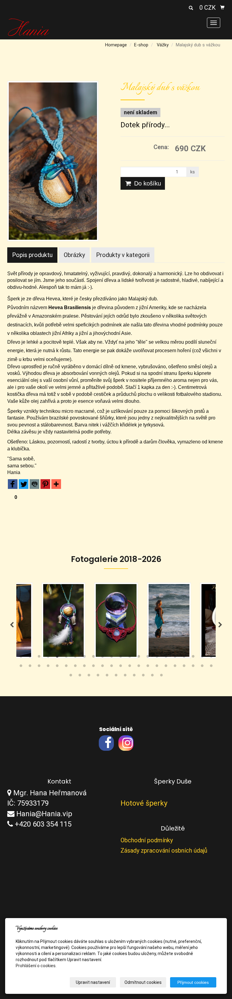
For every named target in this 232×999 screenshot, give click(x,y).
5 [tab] (57, 658)
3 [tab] (39, 658)
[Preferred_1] (12, 485)
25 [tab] (39, 667)
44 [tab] (211, 667)
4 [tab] (48, 658)
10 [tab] (102, 658)
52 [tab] (134, 676)
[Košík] (222, 7)
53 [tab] (143, 676)
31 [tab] (93, 667)
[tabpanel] (67, 620)
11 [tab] (111, 658)
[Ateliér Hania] (28, 26)
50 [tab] (116, 676)
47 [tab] (89, 676)
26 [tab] (48, 667)
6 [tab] (66, 658)
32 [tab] (102, 667)
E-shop (141, 45)
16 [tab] (157, 658)
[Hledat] (190, 8)
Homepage (116, 45)
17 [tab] (166, 658)
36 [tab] (139, 667)
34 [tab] (121, 667)
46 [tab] (80, 676)
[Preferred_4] (45, 485)
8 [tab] (84, 658)
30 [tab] (84, 667)
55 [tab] (161, 676)
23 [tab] (21, 667)
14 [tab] (139, 658)
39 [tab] (166, 667)
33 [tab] (111, 667)
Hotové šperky (144, 803)
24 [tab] (30, 667)
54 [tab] (152, 676)
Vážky (163, 45)
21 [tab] (202, 658)
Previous (12, 625)
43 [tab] (202, 667)
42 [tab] (193, 667)
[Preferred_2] (23, 485)
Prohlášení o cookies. (36, 965)
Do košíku (146, 183)
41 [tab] (184, 667)
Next (220, 625)
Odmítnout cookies (143, 982)
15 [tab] (148, 658)
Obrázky (74, 255)
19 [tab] (184, 658)
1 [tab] (21, 658)
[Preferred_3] (34, 485)
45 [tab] (71, 676)
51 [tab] (125, 676)
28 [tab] (66, 667)
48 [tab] (98, 676)
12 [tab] (121, 658)
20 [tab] (193, 658)
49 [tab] (107, 676)
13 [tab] (130, 658)
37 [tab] (148, 667)
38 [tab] (157, 667)
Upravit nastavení (93, 982)
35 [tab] (130, 667)
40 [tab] (175, 667)
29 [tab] (75, 667)
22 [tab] (211, 658)
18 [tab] (175, 658)
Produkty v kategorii (123, 255)
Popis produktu (32, 255)
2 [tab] (30, 658)
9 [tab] (93, 658)
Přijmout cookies (193, 982)
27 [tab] (57, 667)
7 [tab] (75, 658)
